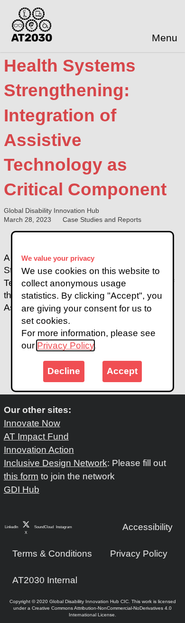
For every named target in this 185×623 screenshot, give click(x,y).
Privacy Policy (65, 345)
